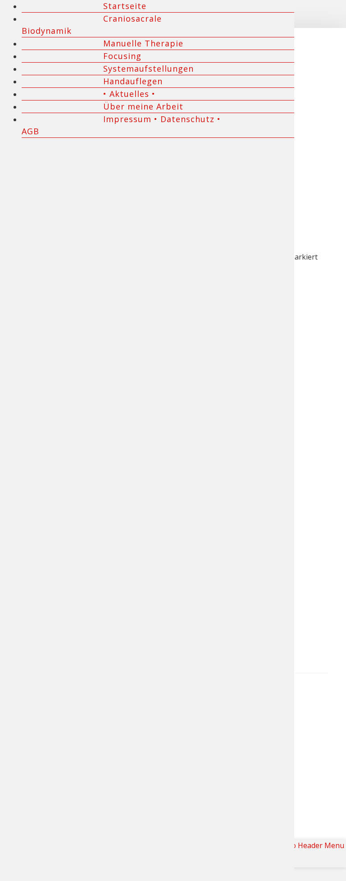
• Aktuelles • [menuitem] (129, 93)
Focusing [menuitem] (122, 55)
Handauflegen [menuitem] (133, 81)
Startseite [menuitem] (124, 5)
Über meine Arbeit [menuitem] (143, 106)
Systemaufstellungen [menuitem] (148, 68)
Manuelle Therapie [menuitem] (143, 43)
